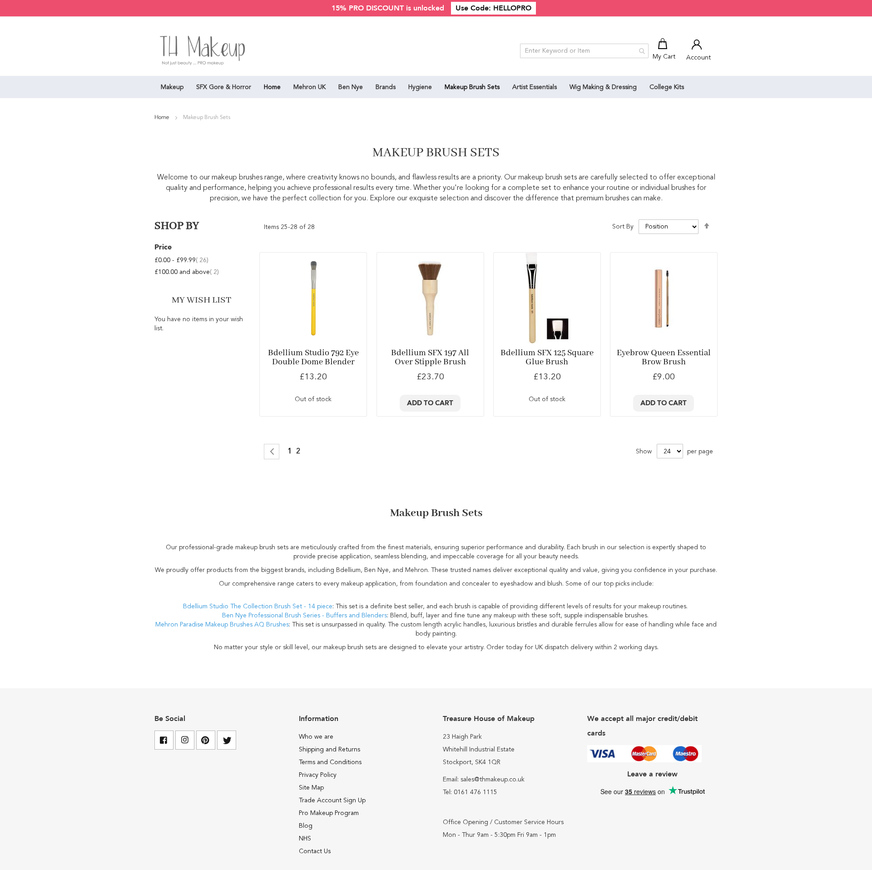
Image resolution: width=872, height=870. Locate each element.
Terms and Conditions (330, 762)
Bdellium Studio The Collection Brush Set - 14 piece (257, 606)
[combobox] (584, 51)
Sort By (623, 227)
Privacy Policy (318, 775)
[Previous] (271, 451)
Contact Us (315, 851)
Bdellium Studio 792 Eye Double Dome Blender (313, 358)
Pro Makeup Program (329, 813)
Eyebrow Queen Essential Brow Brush (664, 358)
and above (186, 272)
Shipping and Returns (329, 749)
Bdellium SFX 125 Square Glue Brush (547, 358)
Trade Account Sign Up (332, 800)
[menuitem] (172, 87)
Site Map (311, 788)
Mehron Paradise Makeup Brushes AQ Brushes (222, 624)
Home (162, 117)
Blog (305, 826)
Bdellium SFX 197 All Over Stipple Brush (430, 358)
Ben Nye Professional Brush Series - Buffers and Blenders (304, 615)
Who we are (316, 737)
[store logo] (203, 50)
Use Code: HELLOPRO (493, 8)
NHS (305, 838)
